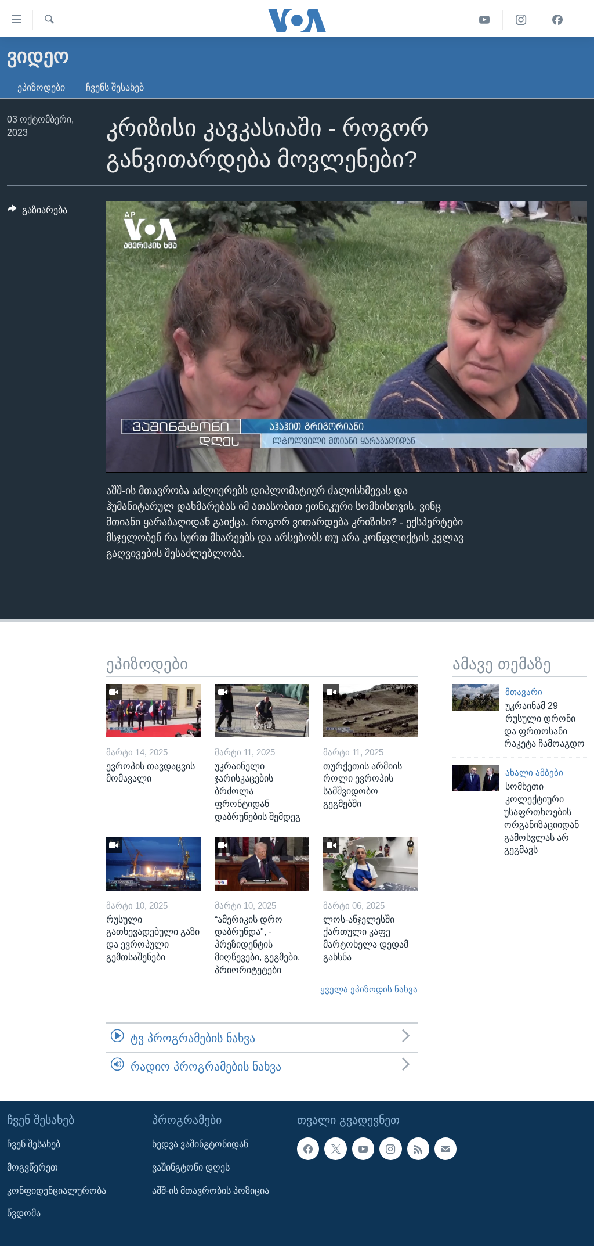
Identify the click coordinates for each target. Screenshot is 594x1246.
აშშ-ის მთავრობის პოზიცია (210, 1190)
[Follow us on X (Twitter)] (335, 1149)
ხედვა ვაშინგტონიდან (200, 1145)
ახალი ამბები (534, 772)
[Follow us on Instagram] (390, 1149)
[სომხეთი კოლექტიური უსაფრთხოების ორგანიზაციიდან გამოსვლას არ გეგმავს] (475, 778)
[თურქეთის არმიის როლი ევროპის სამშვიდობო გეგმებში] (370, 710)
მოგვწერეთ (32, 1167)
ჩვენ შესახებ (33, 1145)
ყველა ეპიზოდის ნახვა (369, 989)
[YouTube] (484, 20)
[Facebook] (557, 20)
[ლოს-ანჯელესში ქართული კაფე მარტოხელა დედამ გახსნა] (370, 864)
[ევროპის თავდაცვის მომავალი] (153, 710)
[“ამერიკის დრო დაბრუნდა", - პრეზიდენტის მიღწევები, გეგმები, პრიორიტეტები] (262, 864)
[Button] (37, 212)
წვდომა (24, 1214)
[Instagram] (521, 20)
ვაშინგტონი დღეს (191, 1167)
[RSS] (418, 1149)
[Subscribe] (445, 1149)
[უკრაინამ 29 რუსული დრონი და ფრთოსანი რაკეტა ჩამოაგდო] (475, 697)
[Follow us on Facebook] (308, 1149)
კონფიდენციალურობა (56, 1190)
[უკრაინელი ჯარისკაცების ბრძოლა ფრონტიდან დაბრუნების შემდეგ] (262, 710)
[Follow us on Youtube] (363, 1149)
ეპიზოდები (41, 87)
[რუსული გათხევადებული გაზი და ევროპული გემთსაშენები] (153, 864)
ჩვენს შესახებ (115, 87)
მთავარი (523, 692)
